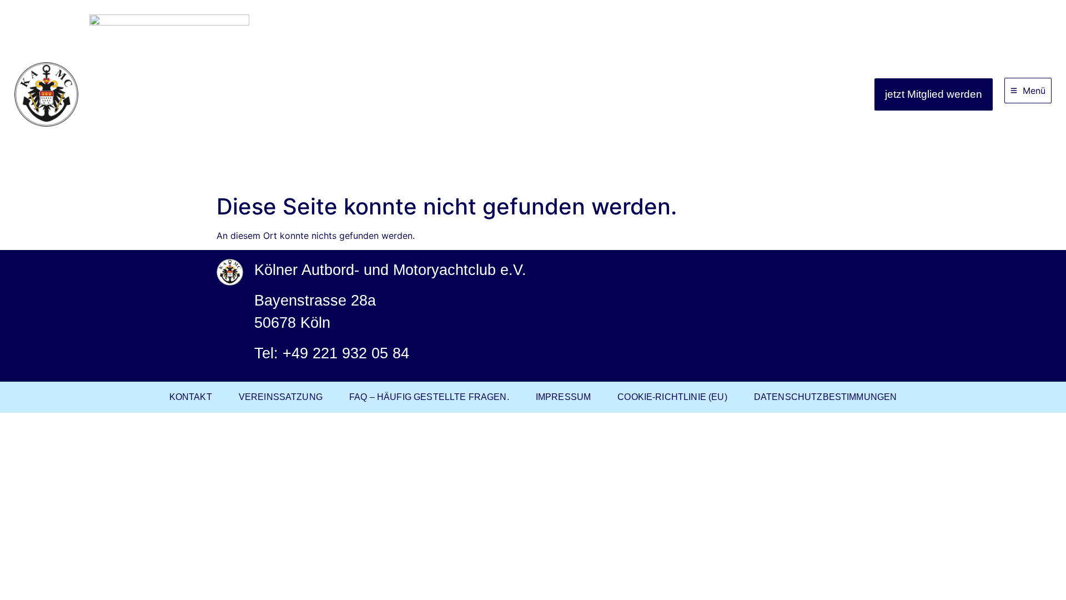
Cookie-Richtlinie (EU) (672, 397)
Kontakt (190, 397)
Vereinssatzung (281, 397)
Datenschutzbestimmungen (825, 397)
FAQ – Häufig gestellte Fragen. (429, 397)
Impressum (563, 397)
